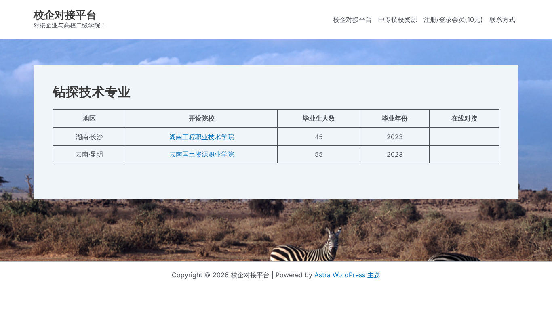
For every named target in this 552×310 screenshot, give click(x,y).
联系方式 (502, 19)
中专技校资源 (397, 19)
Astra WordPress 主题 (347, 275)
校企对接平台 (65, 14)
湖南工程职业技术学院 (201, 137)
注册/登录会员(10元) (453, 19)
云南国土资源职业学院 (201, 154)
